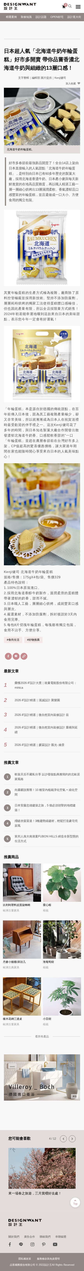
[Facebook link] (9, 1245)
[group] (42, 1172)
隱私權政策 (24, 1258)
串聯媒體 (60, 1236)
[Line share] (16, 656)
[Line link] (21, 1245)
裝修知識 (26, 17)
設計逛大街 (74, 17)
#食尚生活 (13, 639)
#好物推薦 (33, 639)
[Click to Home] (20, 6)
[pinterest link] (43, 1245)
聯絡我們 (45, 1236)
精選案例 (11, 17)
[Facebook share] (8, 656)
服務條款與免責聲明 (48, 1258)
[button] (63, 1138)
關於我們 (13, 1236)
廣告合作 (29, 1236)
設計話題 (41, 17)
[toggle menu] (78, 7)
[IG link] (32, 1245)
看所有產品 (42, 1036)
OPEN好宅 (56, 17)
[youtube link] (55, 1245)
